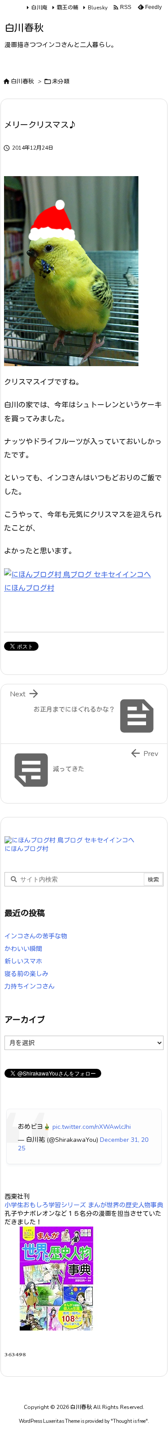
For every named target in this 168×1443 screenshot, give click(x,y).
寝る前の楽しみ (26, 974)
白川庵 (39, 7)
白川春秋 (22, 82)
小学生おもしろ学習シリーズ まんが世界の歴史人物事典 (83, 1205)
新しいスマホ (23, 961)
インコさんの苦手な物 (35, 936)
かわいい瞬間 (23, 949)
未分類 (60, 82)
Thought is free (129, 1421)
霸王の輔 (67, 7)
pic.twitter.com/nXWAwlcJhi (91, 1127)
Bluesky (98, 7)
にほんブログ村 (29, 588)
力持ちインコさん (29, 986)
